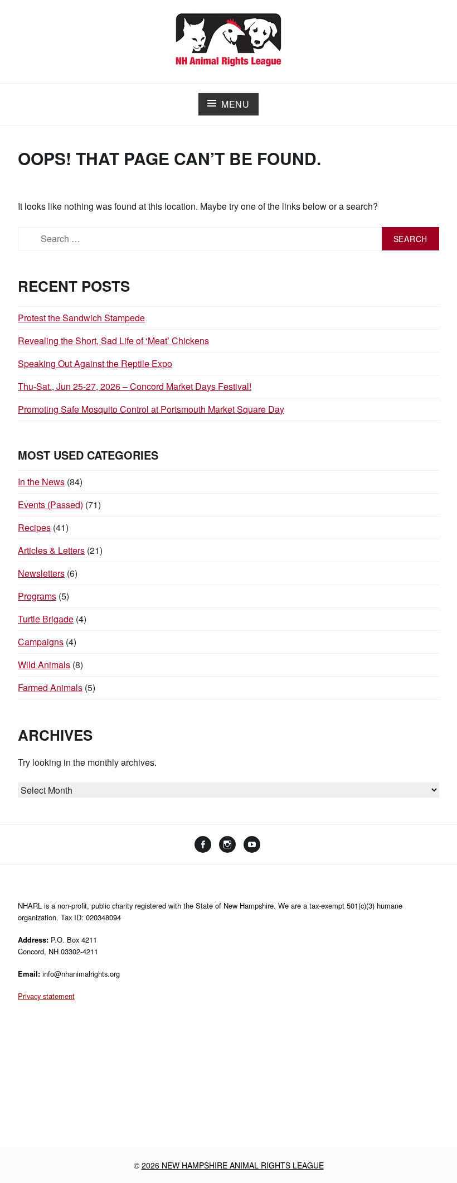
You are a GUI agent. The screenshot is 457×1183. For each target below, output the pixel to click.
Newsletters (41, 573)
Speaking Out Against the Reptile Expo (95, 363)
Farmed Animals (50, 687)
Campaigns (41, 641)
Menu (235, 104)
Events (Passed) (50, 504)
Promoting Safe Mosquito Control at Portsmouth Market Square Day (151, 409)
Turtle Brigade (46, 618)
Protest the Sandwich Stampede (81, 317)
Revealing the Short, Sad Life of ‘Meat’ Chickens (113, 340)
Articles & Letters (51, 550)
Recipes (34, 527)
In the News (41, 481)
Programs (37, 596)
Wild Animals (44, 664)
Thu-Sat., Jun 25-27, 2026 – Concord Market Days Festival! (134, 386)
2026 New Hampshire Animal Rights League (233, 1165)
